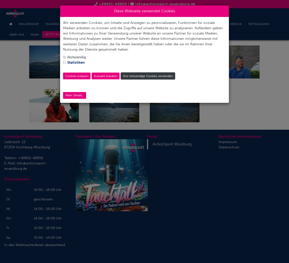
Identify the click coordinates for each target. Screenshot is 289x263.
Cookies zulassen (76, 76)
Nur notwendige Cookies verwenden (148, 76)
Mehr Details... (74, 95)
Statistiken (76, 62)
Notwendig (76, 57)
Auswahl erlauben (105, 76)
